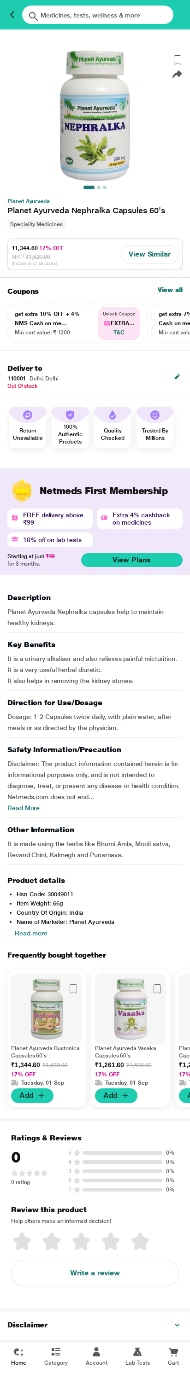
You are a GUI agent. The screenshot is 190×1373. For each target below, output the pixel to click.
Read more (31, 933)
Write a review (95, 1272)
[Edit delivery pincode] (177, 376)
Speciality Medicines (36, 224)
